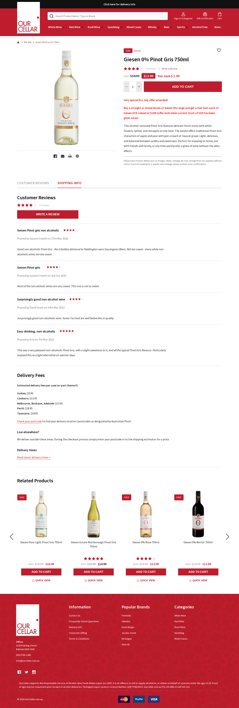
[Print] (70, 156)
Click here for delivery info (119, 4)
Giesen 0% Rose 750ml (145, 542)
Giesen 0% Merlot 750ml (198, 542)
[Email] (62, 156)
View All (125, 644)
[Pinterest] (77, 156)
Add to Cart (183, 86)
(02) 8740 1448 (23, 655)
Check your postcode (29, 421)
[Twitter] (26, 672)
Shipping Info (69, 183)
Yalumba (126, 621)
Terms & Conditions (79, 638)
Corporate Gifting (78, 632)
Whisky (152, 27)
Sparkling (113, 27)
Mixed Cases (134, 27)
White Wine (55, 27)
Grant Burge (128, 627)
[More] (64, 27)
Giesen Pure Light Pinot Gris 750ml (41, 542)
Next (227, 536)
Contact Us (74, 615)
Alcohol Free (200, 27)
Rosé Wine (94, 27)
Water (218, 27)
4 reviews (151, 68)
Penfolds (126, 615)
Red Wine (74, 27)
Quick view (43, 580)
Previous (11, 536)
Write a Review (169, 68)
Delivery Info (75, 627)
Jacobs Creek (129, 632)
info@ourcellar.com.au (27, 660)
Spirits (181, 27)
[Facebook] (55, 156)
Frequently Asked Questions (84, 621)
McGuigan (127, 638)
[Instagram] (34, 672)
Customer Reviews (33, 183)
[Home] (18, 42)
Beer (166, 27)
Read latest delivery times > (33, 457)
